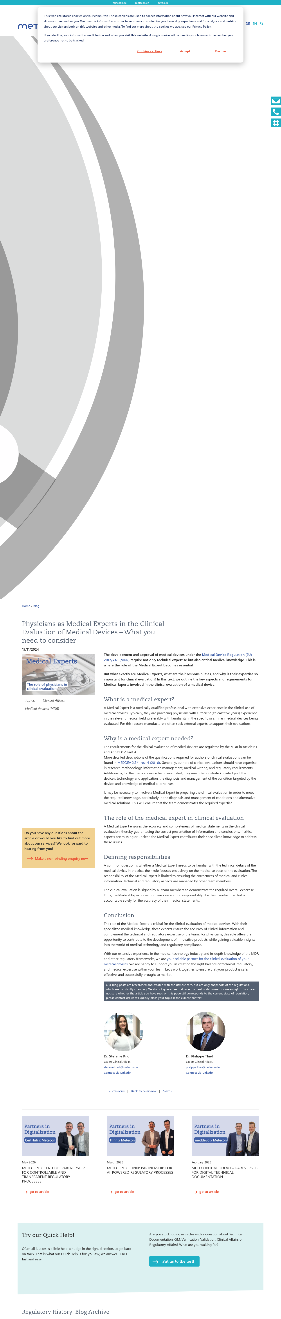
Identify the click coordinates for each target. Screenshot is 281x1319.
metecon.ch (142, 2)
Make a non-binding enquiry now (61, 858)
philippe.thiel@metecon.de (203, 1067)
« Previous (117, 1091)
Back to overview (144, 1091)
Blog (36, 606)
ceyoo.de (163, 2)
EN (254, 23)
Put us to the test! (178, 1261)
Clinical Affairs (54, 700)
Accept (185, 51)
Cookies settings (149, 51)
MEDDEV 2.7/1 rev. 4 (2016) (138, 762)
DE (248, 23)
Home (26, 606)
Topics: (30, 700)
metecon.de (119, 2)
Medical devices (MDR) (42, 708)
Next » (167, 1091)
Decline (220, 51)
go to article (39, 1191)
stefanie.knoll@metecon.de (121, 1067)
